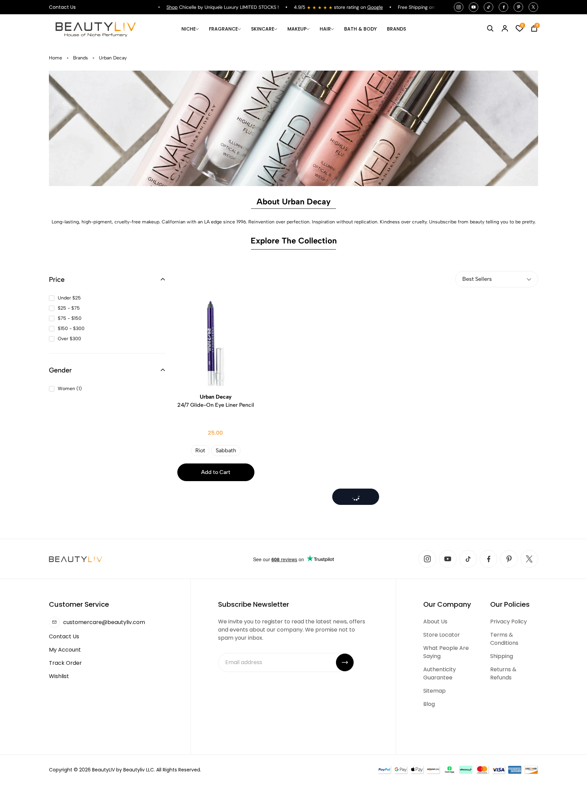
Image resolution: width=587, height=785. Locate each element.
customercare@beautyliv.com (104, 622)
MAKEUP (296, 28)
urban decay (113, 58)
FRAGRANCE (223, 28)
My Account (65, 650)
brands (80, 58)
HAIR (325, 28)
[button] (107, 279)
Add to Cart (215, 472)
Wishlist (59, 676)
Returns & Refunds (503, 673)
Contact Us (62, 7)
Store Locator (441, 635)
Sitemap (434, 691)
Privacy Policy (508, 621)
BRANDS (396, 28)
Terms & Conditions (504, 639)
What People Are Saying (446, 652)
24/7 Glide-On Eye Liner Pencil (215, 401)
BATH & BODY (360, 28)
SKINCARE (262, 28)
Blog (429, 704)
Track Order (65, 663)
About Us (435, 621)
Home (55, 58)
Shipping (501, 656)
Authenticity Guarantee (439, 673)
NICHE (188, 28)
